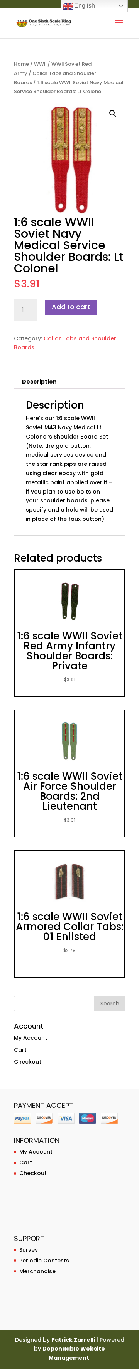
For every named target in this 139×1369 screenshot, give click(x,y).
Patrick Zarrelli (73, 1340)
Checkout (27, 1062)
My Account (30, 1038)
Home (21, 64)
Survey (28, 1250)
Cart (20, 1050)
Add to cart (71, 307)
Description (39, 381)
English (84, 5)
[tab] (69, 382)
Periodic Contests (44, 1260)
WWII (40, 64)
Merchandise (37, 1271)
